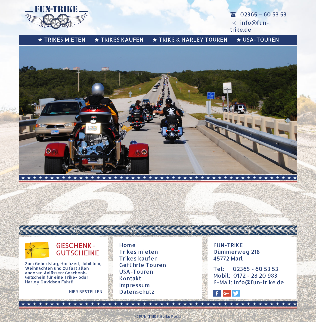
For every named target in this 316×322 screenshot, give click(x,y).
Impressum (134, 284)
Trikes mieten (138, 251)
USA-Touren (136, 271)
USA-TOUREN (261, 39)
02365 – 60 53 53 (263, 14)
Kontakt (130, 278)
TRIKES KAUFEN (122, 39)
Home (127, 244)
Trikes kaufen (138, 258)
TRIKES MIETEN (64, 39)
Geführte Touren (142, 264)
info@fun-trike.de (249, 26)
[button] (217, 293)
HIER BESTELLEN (85, 291)
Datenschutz (137, 291)
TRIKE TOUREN (193, 39)
